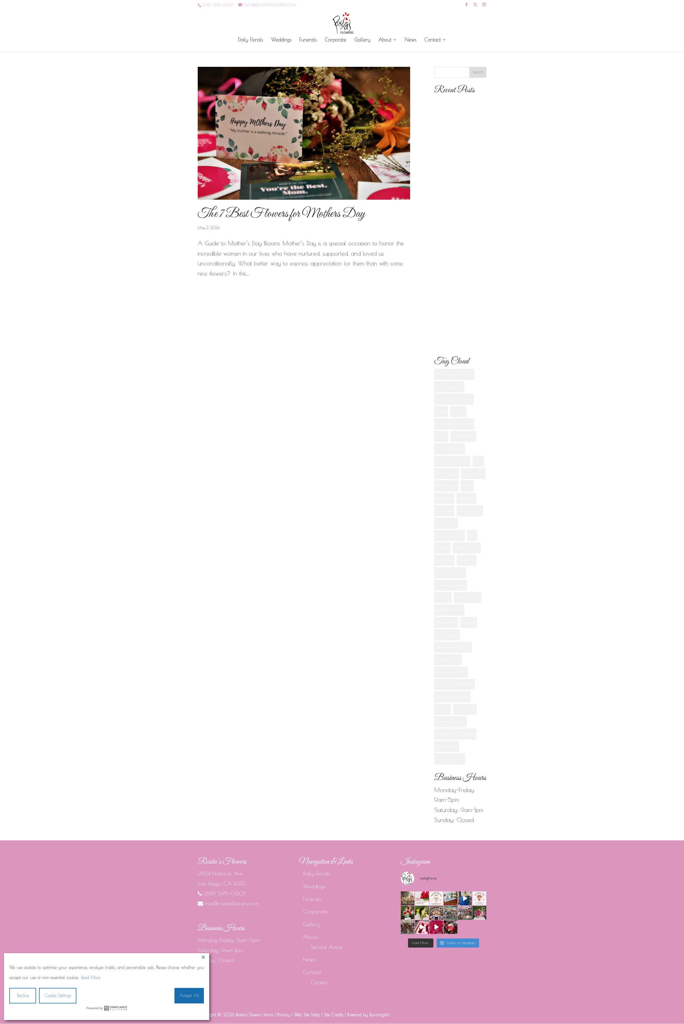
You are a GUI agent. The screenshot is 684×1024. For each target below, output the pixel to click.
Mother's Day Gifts (467, 548)
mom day (442, 548)
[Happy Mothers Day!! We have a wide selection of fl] (451, 913)
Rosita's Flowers (446, 622)
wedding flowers (446, 746)
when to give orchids (449, 758)
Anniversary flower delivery (454, 374)
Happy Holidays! (470, 510)
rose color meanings (449, 610)
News (410, 40)
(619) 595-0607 (217, 5)
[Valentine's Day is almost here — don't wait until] (422, 898)
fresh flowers (444, 510)
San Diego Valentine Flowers (454, 684)
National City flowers (450, 572)
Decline (23, 995)
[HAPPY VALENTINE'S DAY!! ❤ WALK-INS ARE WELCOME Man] (465, 913)
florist (478, 461)
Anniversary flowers (449, 386)
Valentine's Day (465, 709)
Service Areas (327, 947)
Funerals (308, 40)
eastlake (441, 436)
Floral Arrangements (449, 448)
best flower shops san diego (454, 399)
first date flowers (463, 436)
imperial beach (446, 523)
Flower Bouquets (446, 473)
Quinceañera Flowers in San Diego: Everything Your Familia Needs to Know (458, 280)
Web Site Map (307, 1014)
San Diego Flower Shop (451, 672)
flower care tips (473, 473)
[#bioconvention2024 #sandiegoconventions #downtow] (465, 898)
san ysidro (442, 709)
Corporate (335, 40)
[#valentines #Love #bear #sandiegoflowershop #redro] (451, 927)
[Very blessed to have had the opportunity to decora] (436, 913)
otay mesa (442, 597)
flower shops (466, 498)
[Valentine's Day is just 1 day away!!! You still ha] (479, 913)
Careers (320, 982)
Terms (268, 1014)
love (472, 535)
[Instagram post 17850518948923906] (422, 927)
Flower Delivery (446, 486)
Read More (90, 977)
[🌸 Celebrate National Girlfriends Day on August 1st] (436, 898)
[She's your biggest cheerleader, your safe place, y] (408, 898)
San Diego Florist (447, 634)
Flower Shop (444, 498)
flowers (467, 486)
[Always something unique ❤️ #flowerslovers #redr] (408, 913)
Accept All (189, 995)
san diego (469, 622)
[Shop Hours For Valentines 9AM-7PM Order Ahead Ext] (408, 927)
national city (467, 560)
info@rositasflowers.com (231, 903)
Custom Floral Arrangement (454, 424)
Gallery (362, 40)
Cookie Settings (58, 995)
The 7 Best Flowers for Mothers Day (281, 214)
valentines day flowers (450, 721)
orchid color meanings (450, 585)
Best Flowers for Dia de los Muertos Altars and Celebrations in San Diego (458, 228)
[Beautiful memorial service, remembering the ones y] (451, 898)
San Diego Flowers (448, 659)
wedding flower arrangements (455, 734)
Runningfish (380, 1014)
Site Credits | (335, 1014)
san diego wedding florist (452, 696)
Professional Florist (467, 597)
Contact (432, 40)
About (384, 40)
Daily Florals (250, 40)
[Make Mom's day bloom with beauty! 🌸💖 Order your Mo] (479, 898)
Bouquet (441, 411)
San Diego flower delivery (453, 647)
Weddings (281, 40)
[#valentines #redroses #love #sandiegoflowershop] (436, 927)
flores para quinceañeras (452, 461)
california (458, 411)
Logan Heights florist (449, 535)
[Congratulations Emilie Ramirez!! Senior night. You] (422, 913)
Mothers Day (444, 560)
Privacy (283, 1014)
